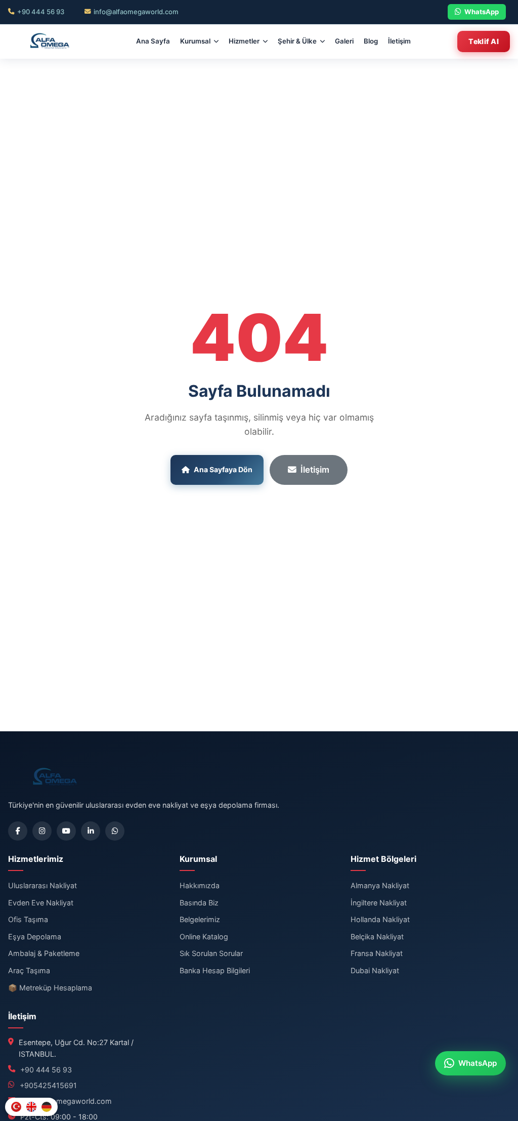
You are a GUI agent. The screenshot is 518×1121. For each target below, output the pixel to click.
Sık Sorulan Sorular (211, 953)
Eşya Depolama (34, 936)
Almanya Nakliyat (380, 885)
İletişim (399, 41)
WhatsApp (481, 12)
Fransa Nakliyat (377, 953)
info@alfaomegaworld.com (136, 12)
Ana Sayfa (153, 41)
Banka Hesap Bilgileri (215, 970)
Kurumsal (195, 41)
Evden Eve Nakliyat (40, 902)
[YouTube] (66, 831)
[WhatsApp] (114, 831)
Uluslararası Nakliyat (42, 885)
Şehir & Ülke (297, 41)
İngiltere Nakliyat (379, 902)
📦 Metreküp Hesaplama (50, 987)
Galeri (344, 41)
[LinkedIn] (90, 831)
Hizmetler (244, 41)
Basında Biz (199, 902)
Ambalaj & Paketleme (43, 953)
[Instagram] (42, 831)
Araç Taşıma (29, 970)
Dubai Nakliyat (375, 970)
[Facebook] (17, 831)
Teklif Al (483, 41)
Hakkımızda (200, 885)
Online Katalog (204, 936)
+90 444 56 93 (40, 12)
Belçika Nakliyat (377, 936)
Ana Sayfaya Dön (223, 469)
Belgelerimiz (200, 919)
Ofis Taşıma (28, 919)
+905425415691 (48, 1085)
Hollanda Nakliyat (380, 919)
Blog (371, 41)
